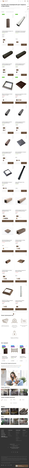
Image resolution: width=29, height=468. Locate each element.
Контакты (17, 435)
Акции (17, 434)
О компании (10, 430)
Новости (9, 431)
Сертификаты (17, 433)
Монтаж (2, 431)
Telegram (13, 452)
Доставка (24, 433)
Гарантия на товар (25, 431)
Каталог (2, 430)
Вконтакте (11, 452)
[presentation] (1, 353)
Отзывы (9, 433)
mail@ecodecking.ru (15, 445)
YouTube (15, 452)
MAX (17, 452)
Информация (18, 430)
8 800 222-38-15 (12, 444)
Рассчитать (3, 369)
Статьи (9, 432)
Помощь (24, 430)
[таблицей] (27, 11)
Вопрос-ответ (24, 432)
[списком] (26, 11)
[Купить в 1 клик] (13, 15)
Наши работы (3, 434)
